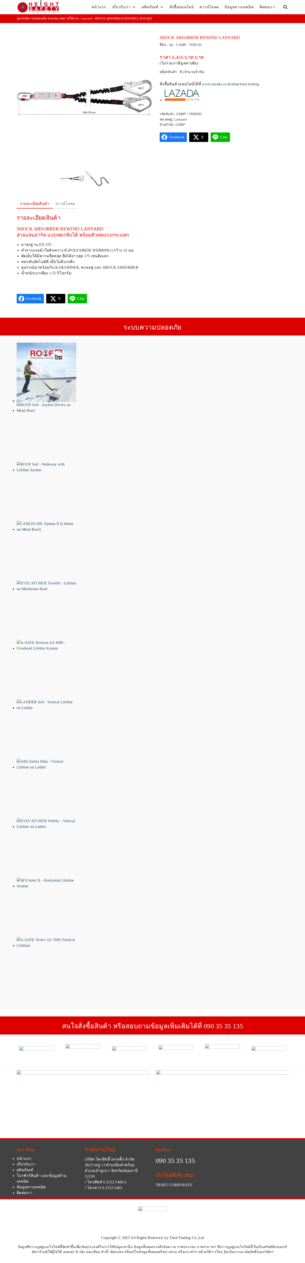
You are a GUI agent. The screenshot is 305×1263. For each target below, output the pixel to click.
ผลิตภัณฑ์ (150, 7)
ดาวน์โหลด (209, 7)
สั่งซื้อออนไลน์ (181, 7)
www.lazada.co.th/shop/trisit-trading (230, 84)
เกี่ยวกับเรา (121, 7)
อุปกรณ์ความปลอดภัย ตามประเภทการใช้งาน (47, 18)
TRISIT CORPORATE (174, 1185)
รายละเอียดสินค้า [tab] (35, 204)
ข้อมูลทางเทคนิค (239, 7)
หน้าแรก (99, 7)
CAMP (180, 124)
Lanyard (86, 18)
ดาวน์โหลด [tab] (65, 204)
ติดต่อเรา (267, 7)
